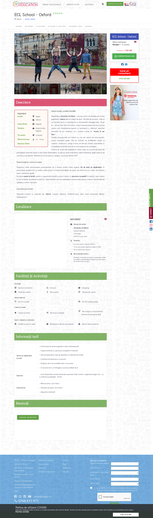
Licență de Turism (20, 464)
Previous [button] (16, 58)
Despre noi (67, 468)
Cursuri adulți (44, 464)
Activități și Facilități (57, 26)
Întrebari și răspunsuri (47, 472)
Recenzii (88, 26)
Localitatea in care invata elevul (99, 473)
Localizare (40, 26)
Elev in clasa (94, 483)
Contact (65, 460)
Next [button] (104, 58)
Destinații (90, 5)
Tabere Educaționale (52, 5)
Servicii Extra (74, 5)
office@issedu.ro (42, 496)
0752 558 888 (124, 78)
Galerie (19, 26)
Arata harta (30, 19)
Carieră (65, 472)
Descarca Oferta (23, 144)
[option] (60, 58)
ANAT (16, 491)
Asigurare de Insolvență (23, 481)
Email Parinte (95, 479)
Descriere (29, 26)
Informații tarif (75, 26)
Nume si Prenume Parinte (99, 463)
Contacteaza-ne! (115, 4)
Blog (64, 464)
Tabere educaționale (46, 460)
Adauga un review (27, 417)
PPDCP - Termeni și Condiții (24, 460)
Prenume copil (95, 468)
